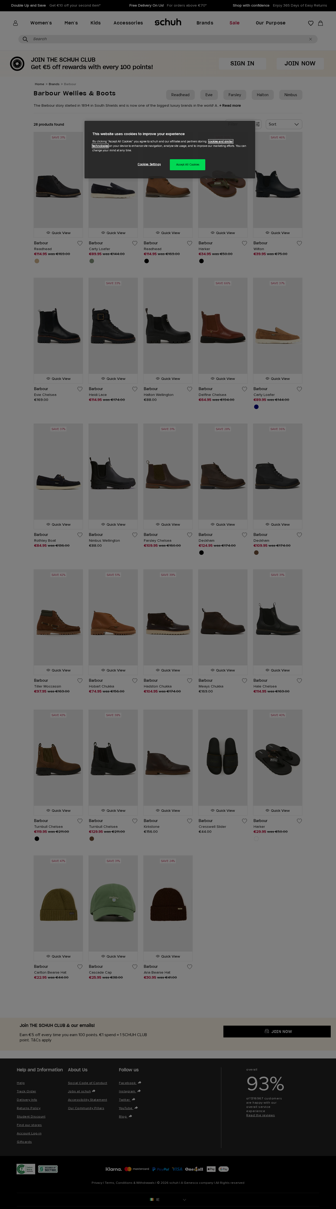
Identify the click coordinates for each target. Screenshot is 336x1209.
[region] (170, 149)
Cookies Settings (149, 164)
